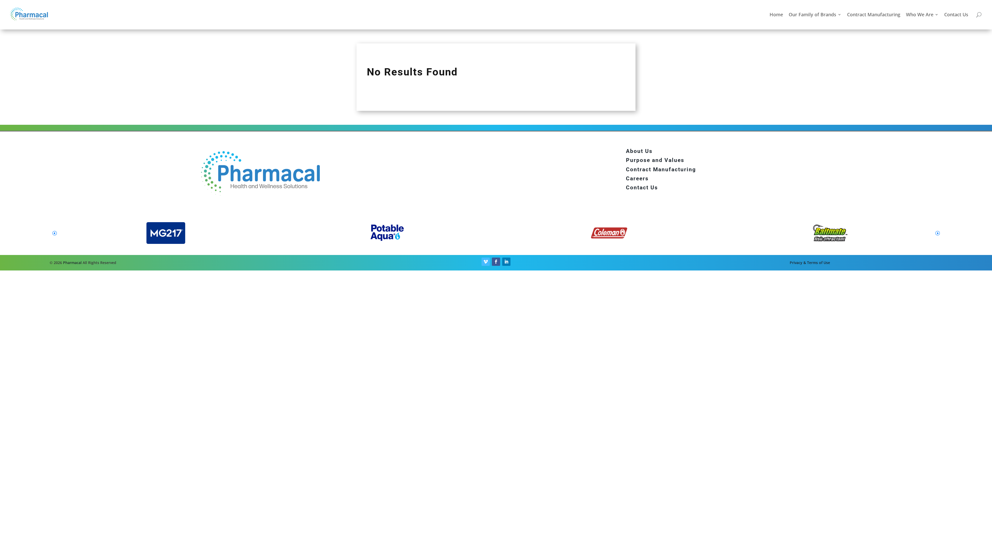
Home (776, 14)
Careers (637, 178)
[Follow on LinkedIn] (506, 262)
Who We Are (919, 14)
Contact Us (956, 14)
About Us (639, 151)
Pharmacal (72, 262)
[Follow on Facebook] (496, 262)
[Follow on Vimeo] (486, 262)
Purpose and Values (655, 160)
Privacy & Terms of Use (810, 262)
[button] (937, 233)
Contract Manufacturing (873, 14)
